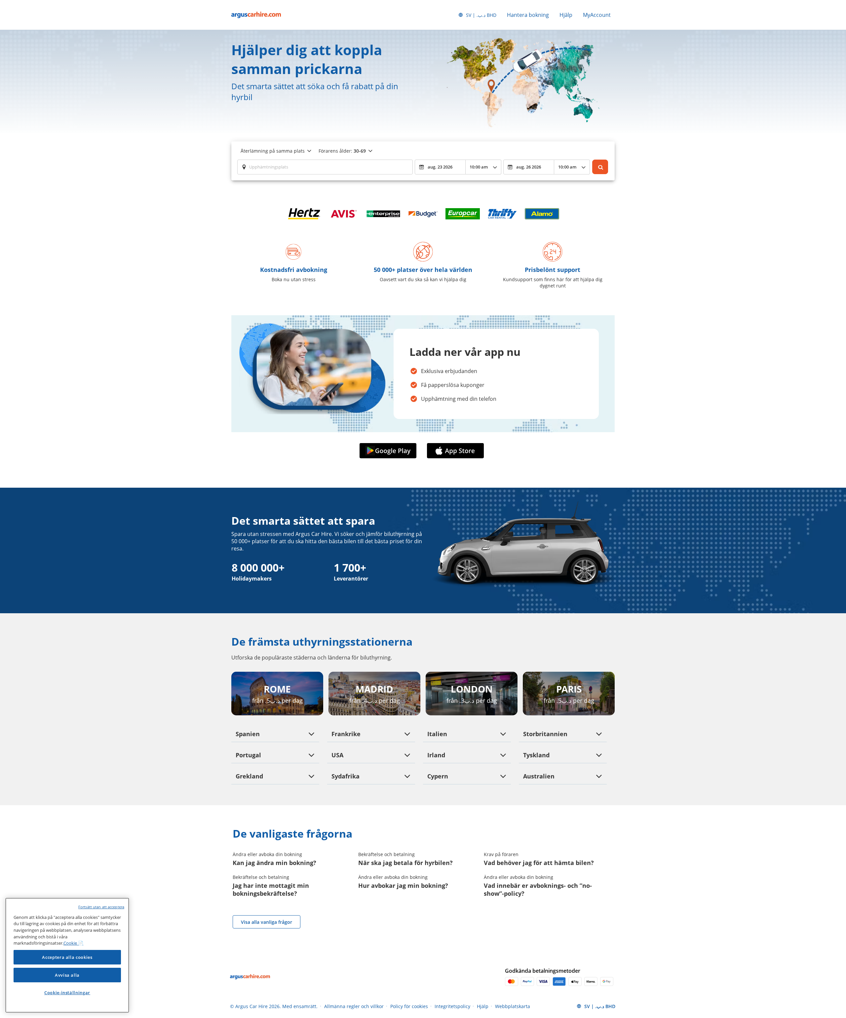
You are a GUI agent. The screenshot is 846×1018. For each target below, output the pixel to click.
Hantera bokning (528, 15)
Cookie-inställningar (67, 993)
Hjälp (565, 15)
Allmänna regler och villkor (354, 1006)
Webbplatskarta (512, 1006)
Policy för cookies (409, 1006)
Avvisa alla (67, 975)
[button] (389, 451)
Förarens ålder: (342, 151)
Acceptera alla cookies (67, 957)
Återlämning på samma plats (273, 151)
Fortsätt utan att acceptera (101, 906)
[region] (67, 955)
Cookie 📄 (73, 943)
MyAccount (597, 15)
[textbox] (325, 167)
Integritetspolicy (452, 1006)
